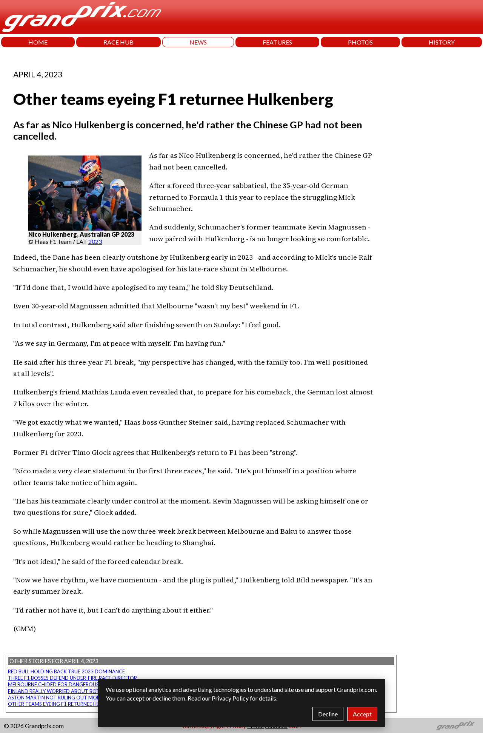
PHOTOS (360, 42)
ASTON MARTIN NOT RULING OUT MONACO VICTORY (71, 698)
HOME (38, 42)
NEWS (198, 42)
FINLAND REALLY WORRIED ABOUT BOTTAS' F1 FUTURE (72, 691)
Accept (362, 714)
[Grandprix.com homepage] (455, 725)
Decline (328, 714)
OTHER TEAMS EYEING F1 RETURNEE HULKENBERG (66, 704)
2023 (95, 241)
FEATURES (277, 42)
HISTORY (442, 42)
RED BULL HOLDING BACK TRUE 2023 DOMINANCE (66, 671)
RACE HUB (118, 42)
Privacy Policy (230, 698)
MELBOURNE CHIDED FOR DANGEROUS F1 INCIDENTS (70, 684)
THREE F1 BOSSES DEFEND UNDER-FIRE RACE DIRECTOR (72, 678)
